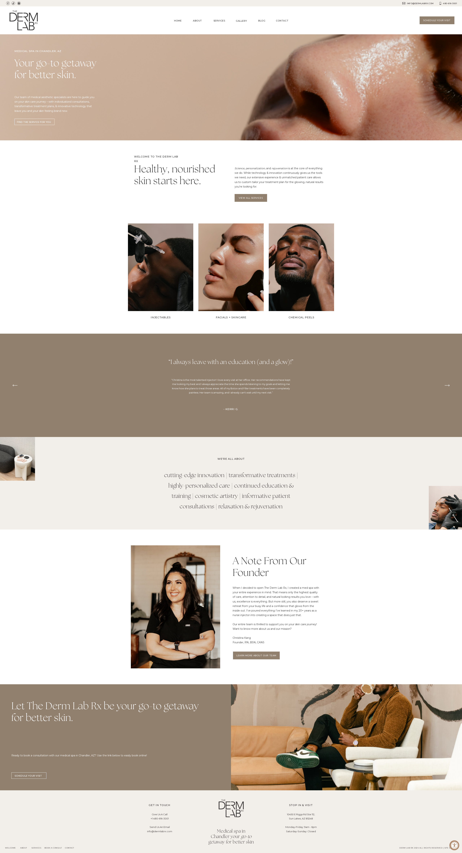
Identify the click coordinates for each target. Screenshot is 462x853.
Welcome (10, 848)
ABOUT (24, 848)
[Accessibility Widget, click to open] (454, 845)
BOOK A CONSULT (53, 848)
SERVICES (36, 848)
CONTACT (69, 848)
